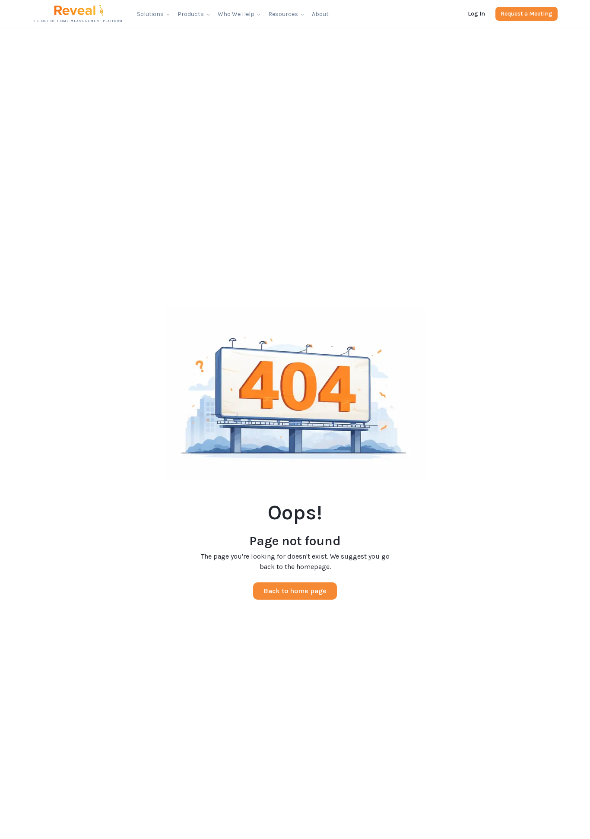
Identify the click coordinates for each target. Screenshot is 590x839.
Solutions (150, 14)
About (320, 14)
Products (191, 14)
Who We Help (236, 14)
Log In (476, 13)
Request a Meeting (526, 13)
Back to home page (295, 591)
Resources (283, 14)
